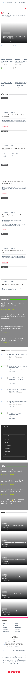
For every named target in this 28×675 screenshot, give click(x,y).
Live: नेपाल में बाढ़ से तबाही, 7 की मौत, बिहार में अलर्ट (12, 284)
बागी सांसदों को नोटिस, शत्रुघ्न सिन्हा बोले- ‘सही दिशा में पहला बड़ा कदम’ (6, 84)
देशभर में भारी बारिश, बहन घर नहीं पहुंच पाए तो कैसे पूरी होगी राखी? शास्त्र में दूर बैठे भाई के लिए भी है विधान (13, 305)
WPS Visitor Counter (16, 646)
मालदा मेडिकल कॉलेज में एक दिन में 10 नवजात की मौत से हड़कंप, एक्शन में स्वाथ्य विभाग (21, 84)
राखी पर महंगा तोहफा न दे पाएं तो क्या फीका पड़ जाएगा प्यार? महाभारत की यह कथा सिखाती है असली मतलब (12, 328)
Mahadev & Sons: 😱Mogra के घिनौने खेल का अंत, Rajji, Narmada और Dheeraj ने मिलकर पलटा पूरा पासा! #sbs (12, 501)
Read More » (12, 359)
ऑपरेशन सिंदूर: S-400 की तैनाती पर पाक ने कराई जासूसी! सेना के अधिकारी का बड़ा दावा (21, 61)
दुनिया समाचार (4, 98)
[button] (25, 8)
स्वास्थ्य (5, 523)
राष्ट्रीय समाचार (7, 33)
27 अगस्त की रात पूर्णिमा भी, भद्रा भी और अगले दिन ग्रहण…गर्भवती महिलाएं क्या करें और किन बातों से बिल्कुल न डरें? (13, 316)
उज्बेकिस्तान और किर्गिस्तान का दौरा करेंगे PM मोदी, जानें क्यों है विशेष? (13, 15)
